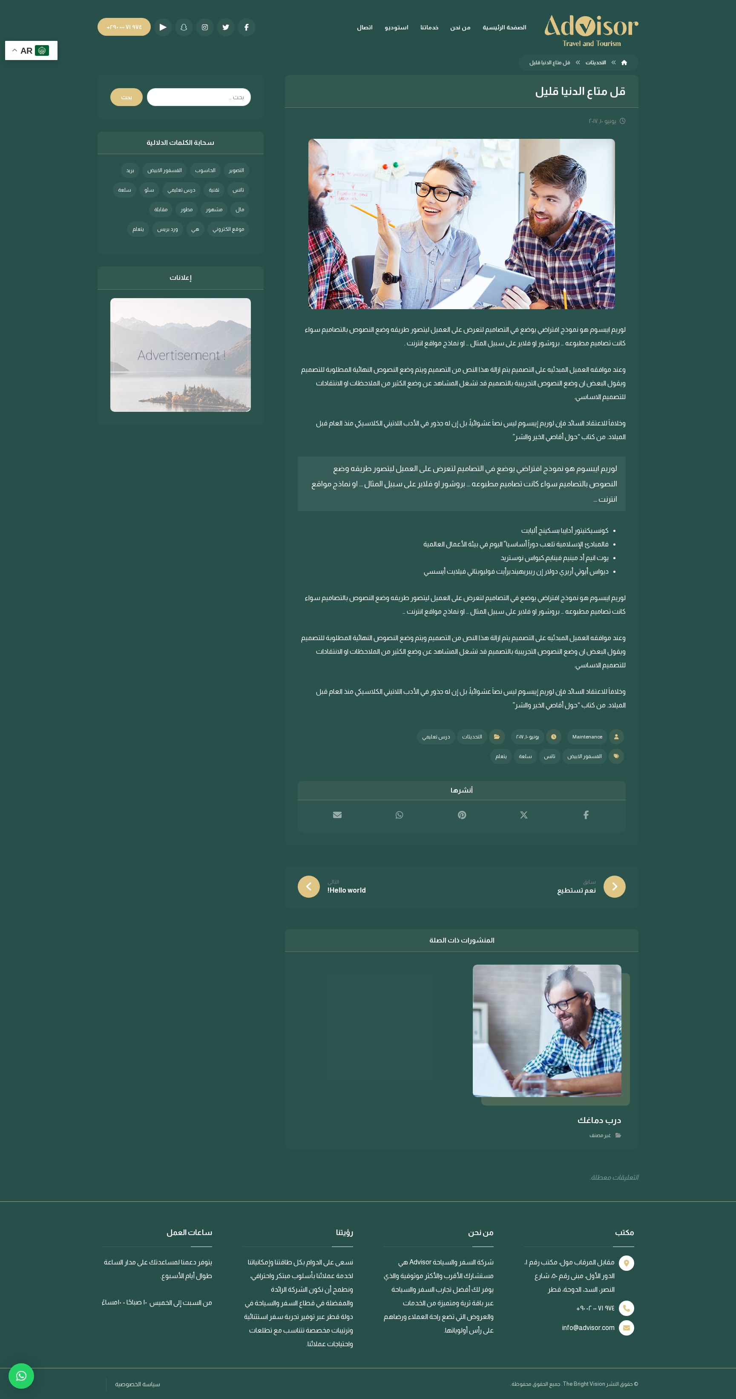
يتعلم (501, 756)
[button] (21, 1376)
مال (240, 210)
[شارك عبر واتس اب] (399, 815)
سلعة (525, 756)
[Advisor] (624, 63)
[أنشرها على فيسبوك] (586, 815)
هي (195, 229)
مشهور (214, 210)
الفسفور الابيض (584, 756)
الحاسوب (205, 170)
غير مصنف (600, 1135)
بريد (130, 170)
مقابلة (160, 210)
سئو (149, 190)
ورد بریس (167, 229)
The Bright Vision (584, 1384)
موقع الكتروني (228, 229)
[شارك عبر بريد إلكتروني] (337, 815)
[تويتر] (226, 27)
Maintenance (587, 737)
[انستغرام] (205, 27)
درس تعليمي (436, 737)
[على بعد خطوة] (591, 30)
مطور (187, 210)
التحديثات (472, 737)
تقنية (214, 190)
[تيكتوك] (163, 27)
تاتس (549, 756)
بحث (126, 97)
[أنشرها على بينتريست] (462, 815)
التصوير (236, 170)
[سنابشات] (184, 27)
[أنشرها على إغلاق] (524, 815)
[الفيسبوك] (247, 27)
